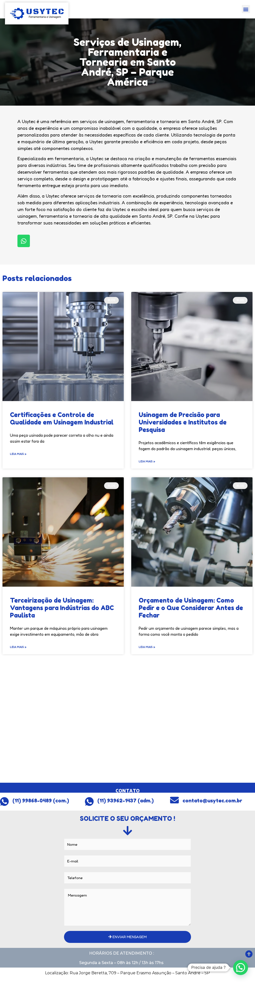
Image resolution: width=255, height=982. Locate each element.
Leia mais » (18, 454)
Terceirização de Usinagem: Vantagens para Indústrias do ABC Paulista (62, 608)
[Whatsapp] (23, 241)
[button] (246, 9)
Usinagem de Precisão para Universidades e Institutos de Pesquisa (183, 422)
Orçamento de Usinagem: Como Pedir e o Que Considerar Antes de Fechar (191, 608)
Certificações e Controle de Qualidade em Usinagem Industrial (62, 418)
